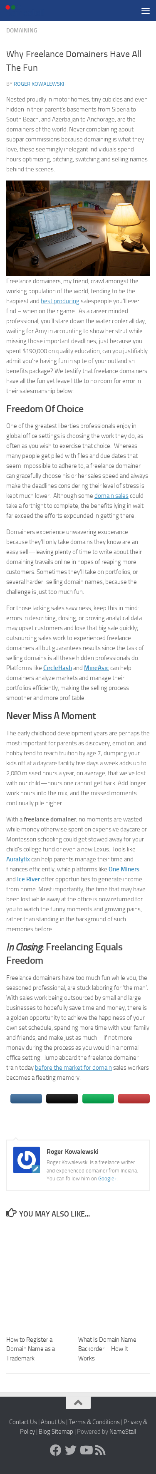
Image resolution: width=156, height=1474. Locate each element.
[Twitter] (71, 1450)
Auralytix (18, 859)
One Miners (124, 869)
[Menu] (145, 10)
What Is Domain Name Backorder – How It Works (107, 1349)
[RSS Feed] (100, 1450)
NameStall (122, 1431)
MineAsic (96, 668)
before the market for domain (73, 1067)
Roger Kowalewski (39, 84)
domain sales (111, 496)
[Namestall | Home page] (31, 10)
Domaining (21, 30)
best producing (60, 301)
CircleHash (57, 668)
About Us (53, 1422)
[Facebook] (56, 1450)
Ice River (28, 879)
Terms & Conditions (94, 1422)
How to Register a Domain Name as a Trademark (30, 1349)
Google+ (107, 1178)
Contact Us (23, 1422)
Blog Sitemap (56, 1431)
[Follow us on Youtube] (86, 1450)
